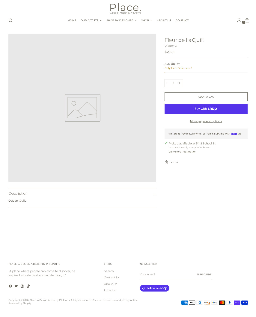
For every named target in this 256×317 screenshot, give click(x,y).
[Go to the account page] (237, 20)
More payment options (206, 121)
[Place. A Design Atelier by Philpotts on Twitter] (16, 286)
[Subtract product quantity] (179, 83)
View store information (182, 151)
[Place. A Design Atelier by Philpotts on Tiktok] (28, 286)
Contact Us (112, 277)
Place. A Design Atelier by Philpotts (50, 300)
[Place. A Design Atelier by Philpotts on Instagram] (22, 286)
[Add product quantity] (168, 83)
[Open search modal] (10, 20)
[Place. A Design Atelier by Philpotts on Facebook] (10, 286)
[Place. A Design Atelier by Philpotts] (128, 8)
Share (173, 162)
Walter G (171, 45)
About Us (110, 284)
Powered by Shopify (19, 303)
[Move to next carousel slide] (244, 240)
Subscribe (204, 274)
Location (110, 290)
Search (109, 271)
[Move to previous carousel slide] (236, 240)
